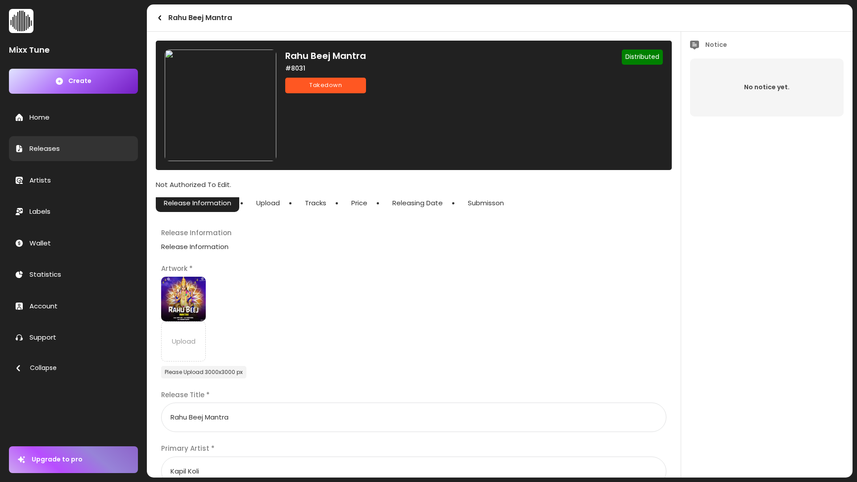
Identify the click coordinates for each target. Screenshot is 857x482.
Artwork (177, 268)
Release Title (185, 394)
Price (359, 203)
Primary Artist (188, 448)
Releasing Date (417, 203)
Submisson (486, 203)
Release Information (197, 203)
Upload (268, 203)
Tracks (315, 203)
